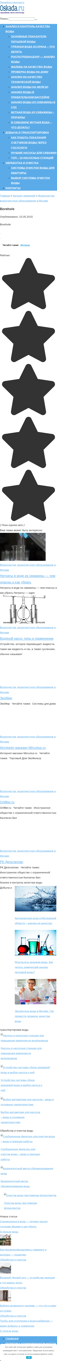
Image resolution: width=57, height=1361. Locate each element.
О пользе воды (9, 1231)
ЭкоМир (6, 698)
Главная (5, 195)
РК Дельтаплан (11, 862)
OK (29, 1357)
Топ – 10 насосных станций (32, 157)
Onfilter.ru (7, 802)
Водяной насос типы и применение (26, 638)
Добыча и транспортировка (27, 132)
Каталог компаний (24, 195)
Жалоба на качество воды (31, 66)
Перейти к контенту (12, 2)
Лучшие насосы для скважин (33, 152)
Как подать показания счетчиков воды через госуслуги (28, 142)
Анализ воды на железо (29, 87)
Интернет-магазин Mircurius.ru (23, 748)
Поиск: (4, 18)
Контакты (13, 188)
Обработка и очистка (22, 162)
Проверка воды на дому (29, 71)
